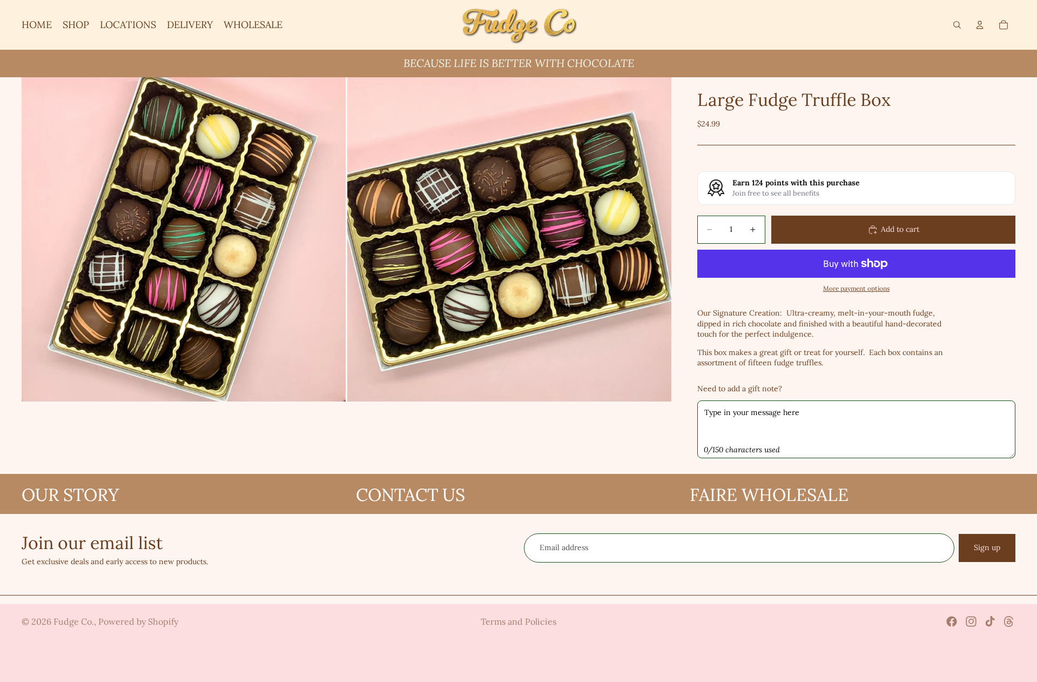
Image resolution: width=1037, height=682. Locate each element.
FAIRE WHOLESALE (769, 495)
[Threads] (1008, 621)
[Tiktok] (990, 621)
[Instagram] (971, 621)
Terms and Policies (518, 621)
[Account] (980, 25)
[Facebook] (951, 621)
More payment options (856, 288)
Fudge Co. (73, 621)
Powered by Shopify (138, 621)
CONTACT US (410, 495)
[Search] (957, 25)
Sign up (987, 547)
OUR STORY (70, 495)
